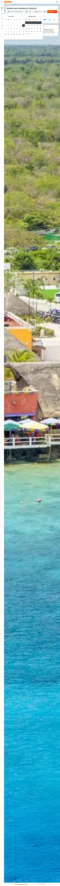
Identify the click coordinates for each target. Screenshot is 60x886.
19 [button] (8, 31)
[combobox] (17, 11)
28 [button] (14, 34)
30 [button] (19, 34)
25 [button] (5, 34)
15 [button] (16, 28)
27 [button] (11, 34)
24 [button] (31, 31)
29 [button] (16, 34)
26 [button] (8, 34)
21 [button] (23, 31)
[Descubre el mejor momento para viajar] (2, 19)
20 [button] (11, 31)
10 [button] (31, 25)
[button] (2, 2)
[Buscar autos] (2, 10)
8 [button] (26, 25)
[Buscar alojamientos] (2, 8)
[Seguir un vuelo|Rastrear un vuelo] (2, 16)
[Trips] (2, 22)
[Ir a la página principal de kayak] (8, 2)
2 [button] (19, 22)
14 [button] (23, 28)
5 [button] (8, 25)
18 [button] (5, 31)
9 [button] (19, 25)
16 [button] (19, 28)
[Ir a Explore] (2, 14)
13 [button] (11, 28)
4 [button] (5, 25)
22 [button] (16, 31)
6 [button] (40, 22)
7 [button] (23, 25)
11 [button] (5, 28)
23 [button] (19, 31)
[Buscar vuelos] (2, 5)
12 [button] (8, 28)
